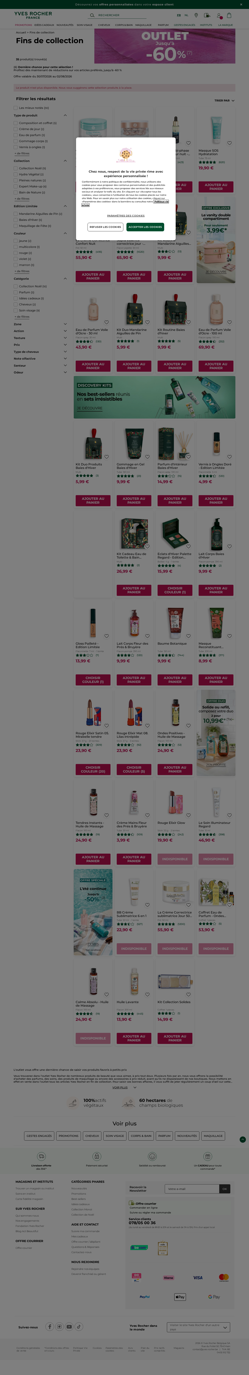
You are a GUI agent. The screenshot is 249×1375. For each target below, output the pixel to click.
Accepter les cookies (145, 227)
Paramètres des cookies (126, 215)
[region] (126, 188)
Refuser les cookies (105, 227)
